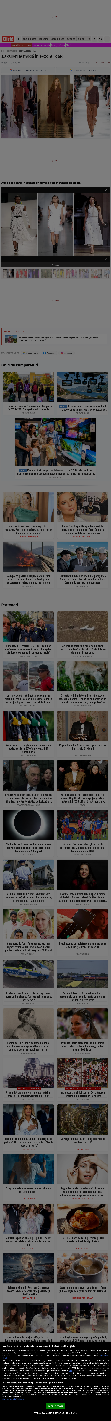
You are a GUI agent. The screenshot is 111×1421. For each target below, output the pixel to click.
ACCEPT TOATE (55, 1406)
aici (70, 1370)
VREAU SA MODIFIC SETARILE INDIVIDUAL (55, 1413)
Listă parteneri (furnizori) (13, 1399)
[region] (55, 1381)
